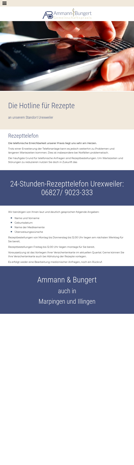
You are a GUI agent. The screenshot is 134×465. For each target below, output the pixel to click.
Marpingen (52, 301)
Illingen (86, 301)
